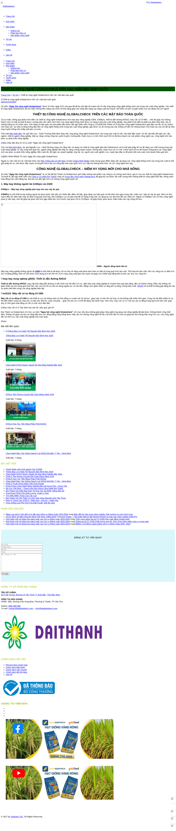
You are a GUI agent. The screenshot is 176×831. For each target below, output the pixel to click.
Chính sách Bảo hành (15, 667)
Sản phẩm (10, 27)
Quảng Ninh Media (81, 161)
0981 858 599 (14, 606)
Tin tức (9, 39)
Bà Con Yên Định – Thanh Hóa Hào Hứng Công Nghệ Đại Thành (34, 488)
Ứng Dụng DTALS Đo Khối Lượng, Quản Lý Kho (27, 493)
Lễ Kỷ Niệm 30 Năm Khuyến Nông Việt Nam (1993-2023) (31, 517)
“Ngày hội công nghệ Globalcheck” (25, 106)
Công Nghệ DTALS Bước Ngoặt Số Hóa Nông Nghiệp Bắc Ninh (34, 474)
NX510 (140, 286)
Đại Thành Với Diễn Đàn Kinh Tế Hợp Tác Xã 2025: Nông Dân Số (35, 491)
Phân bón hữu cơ (18, 33)
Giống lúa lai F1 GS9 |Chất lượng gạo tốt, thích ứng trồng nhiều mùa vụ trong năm (112, 521)
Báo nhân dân (15, 134)
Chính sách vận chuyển (16, 670)
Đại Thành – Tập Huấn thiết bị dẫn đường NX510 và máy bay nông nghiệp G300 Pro (99, 517)
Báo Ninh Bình (15, 147)
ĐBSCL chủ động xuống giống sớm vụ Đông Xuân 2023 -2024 (102, 524)
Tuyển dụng (11, 44)
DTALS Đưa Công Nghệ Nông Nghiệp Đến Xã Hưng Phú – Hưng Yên (36, 486)
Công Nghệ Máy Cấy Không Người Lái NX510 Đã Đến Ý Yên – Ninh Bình (38, 481)
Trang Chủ (5, 95)
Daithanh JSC (17, 817)
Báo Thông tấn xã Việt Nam (53, 161)
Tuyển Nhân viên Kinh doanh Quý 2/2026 (24, 469)
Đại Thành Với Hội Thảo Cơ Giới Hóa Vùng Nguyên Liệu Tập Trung (36, 498)
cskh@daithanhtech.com (46, 608)
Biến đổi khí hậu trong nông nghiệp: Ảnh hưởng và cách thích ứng (103, 514)
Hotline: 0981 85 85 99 (11, 803)
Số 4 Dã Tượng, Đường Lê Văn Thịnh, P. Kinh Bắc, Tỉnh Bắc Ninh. (30, 595)
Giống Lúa (15, 31)
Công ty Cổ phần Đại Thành (43, 177)
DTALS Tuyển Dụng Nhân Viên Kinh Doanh (25, 484)
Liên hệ (9, 55)
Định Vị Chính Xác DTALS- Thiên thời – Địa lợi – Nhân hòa (32, 500)
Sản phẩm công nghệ (20, 35)
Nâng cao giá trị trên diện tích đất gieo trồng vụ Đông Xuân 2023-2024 (37, 514)
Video (8, 50)
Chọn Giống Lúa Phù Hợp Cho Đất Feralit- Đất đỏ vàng (30, 503)
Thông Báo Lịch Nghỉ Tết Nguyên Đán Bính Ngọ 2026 (29, 472)
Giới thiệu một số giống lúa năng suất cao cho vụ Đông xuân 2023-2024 (38, 519)
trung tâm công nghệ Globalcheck (80, 177)
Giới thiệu (10, 21)
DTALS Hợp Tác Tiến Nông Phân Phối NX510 (26, 479)
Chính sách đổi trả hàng (16, 672)
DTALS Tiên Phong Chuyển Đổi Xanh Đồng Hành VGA (30, 476)
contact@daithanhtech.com (21, 608)
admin (3, 102)
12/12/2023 (11, 102)
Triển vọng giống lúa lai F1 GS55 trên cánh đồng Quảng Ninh (102, 519)
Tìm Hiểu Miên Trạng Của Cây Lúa (21, 496)
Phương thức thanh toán (17, 665)
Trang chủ (10, 16)
